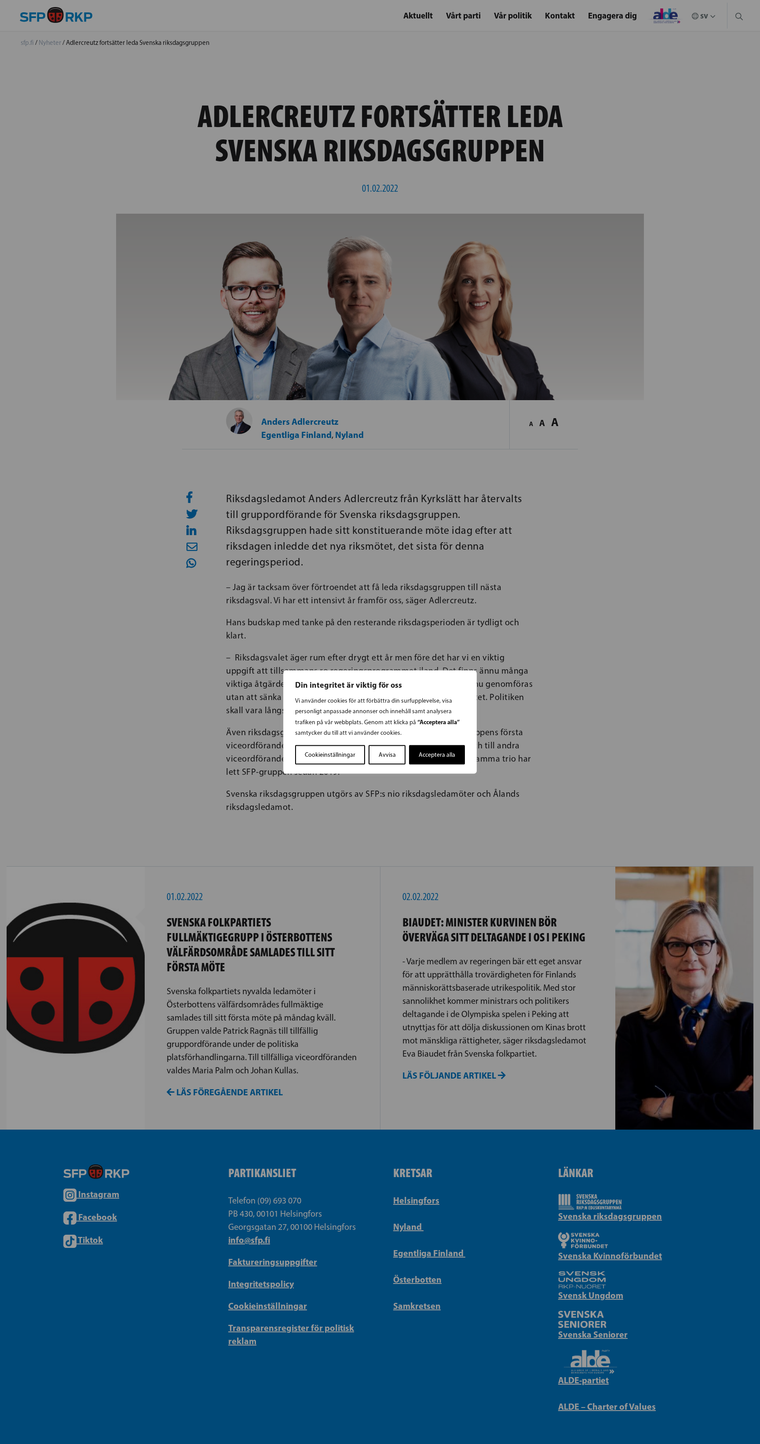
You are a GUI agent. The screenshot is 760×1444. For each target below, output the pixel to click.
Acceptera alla (437, 754)
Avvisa (387, 754)
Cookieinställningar (330, 754)
